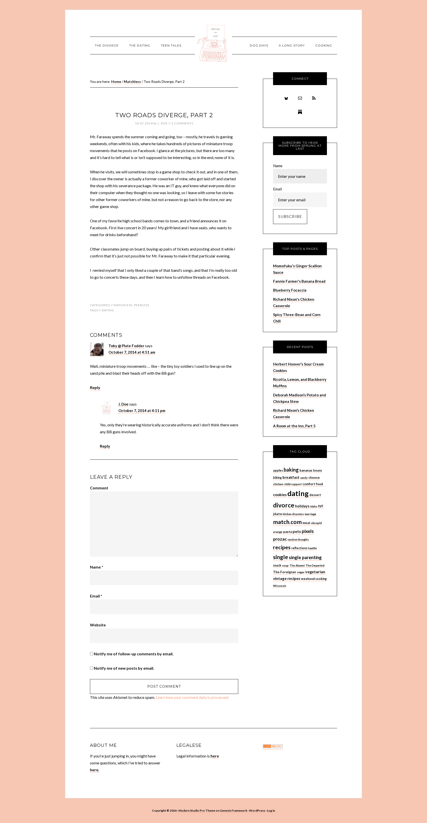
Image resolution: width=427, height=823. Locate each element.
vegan (300, 572)
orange (277, 531)
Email (96, 596)
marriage (310, 514)
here (215, 756)
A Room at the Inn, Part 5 (294, 426)
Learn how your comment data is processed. (192, 697)
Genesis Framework (233, 810)
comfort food (312, 484)
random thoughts (298, 539)
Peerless (141, 305)
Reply (95, 387)
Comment (99, 487)
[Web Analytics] (273, 746)
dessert (315, 495)
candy (304, 477)
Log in (271, 810)
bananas (305, 470)
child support (293, 484)
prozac (280, 539)
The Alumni (297, 565)
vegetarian (315, 571)
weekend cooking (314, 579)
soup (285, 565)
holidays (302, 506)
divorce (283, 505)
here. (94, 769)
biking (277, 478)
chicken (278, 484)
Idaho (313, 506)
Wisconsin (279, 585)
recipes (282, 547)
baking (291, 470)
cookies (280, 494)
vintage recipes (286, 578)
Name (96, 567)
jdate (277, 514)
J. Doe (123, 404)
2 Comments (182, 123)
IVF (320, 506)
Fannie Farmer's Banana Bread (299, 281)
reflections (299, 548)
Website (98, 624)
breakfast (290, 477)
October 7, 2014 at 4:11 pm (141, 410)
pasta (287, 532)
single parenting (305, 557)
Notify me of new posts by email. (124, 668)
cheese (314, 478)
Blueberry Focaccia (289, 290)
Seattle (312, 548)
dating (108, 310)
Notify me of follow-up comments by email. (133, 653)
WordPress (257, 810)
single (280, 557)
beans (317, 470)
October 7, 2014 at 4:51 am (131, 352)
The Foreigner (284, 572)
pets (297, 531)
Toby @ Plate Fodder (126, 345)
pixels (308, 531)
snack (277, 565)
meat (306, 523)
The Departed (314, 565)
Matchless (123, 305)
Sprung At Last (213, 43)
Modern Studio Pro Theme (196, 810)
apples (278, 470)
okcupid (316, 523)
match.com (287, 521)
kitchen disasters (293, 514)
